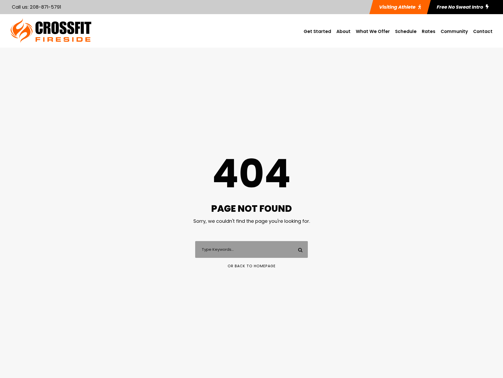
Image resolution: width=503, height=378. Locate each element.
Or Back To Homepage (252, 266)
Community (454, 31)
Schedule (406, 31)
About (343, 31)
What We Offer (373, 31)
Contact (483, 31)
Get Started (317, 31)
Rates (428, 31)
